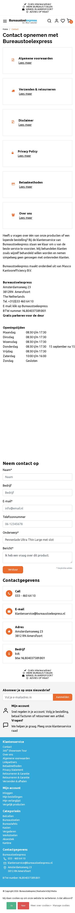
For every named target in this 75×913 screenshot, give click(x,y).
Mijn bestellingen (12, 796)
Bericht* (8, 548)
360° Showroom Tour (15, 750)
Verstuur (13, 569)
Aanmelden (62, 697)
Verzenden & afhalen (15, 781)
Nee (23, 905)
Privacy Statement (13, 769)
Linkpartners (10, 762)
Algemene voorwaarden (16, 758)
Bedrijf (7, 485)
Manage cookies (61, 905)
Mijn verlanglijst (12, 800)
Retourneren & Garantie (16, 773)
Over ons (8, 754)
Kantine (7, 843)
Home (5, 29)
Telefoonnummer (14, 517)
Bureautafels (10, 823)
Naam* (7, 469)
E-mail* (8, 501)
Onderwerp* (11, 532)
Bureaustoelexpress (35, 306)
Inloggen (8, 793)
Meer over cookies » (41, 905)
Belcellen (8, 816)
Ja (11, 905)
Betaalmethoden (12, 766)
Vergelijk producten (14, 804)
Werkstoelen (10, 835)
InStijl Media (51, 891)
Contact (14, 29)
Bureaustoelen (11, 820)
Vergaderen (9, 831)
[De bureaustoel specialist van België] (23, 21)
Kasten (7, 827)
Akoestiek (8, 839)
